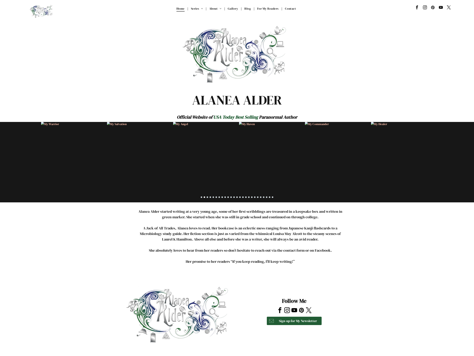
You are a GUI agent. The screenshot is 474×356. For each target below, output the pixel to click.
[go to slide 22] (263, 197)
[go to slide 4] (210, 197)
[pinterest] (433, 7)
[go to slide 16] (246, 197)
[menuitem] (181, 8)
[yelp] (294, 282)
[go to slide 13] (237, 197)
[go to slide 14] (240, 197)
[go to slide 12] (234, 197)
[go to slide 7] (219, 197)
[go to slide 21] (260, 197)
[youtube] (441, 7)
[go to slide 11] (231, 197)
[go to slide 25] (272, 197)
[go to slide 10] (228, 197)
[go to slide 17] (249, 197)
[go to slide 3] (207, 197)
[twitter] (449, 7)
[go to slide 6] (216, 197)
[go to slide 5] (213, 197)
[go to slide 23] (266, 197)
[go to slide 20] (257, 197)
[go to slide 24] (269, 197)
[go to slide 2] (204, 197)
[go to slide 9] (225, 197)
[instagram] (425, 7)
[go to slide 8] (222, 197)
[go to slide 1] (201, 197)
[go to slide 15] (243, 197)
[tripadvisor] (303, 282)
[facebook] (417, 7)
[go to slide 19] (255, 197)
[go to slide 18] (252, 197)
